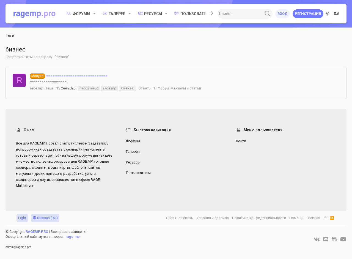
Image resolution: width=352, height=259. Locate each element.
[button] (94, 13)
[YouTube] (343, 239)
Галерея (133, 151)
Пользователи (138, 173)
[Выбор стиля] (327, 13)
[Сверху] (325, 218)
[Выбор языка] (336, 13)
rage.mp (36, 88)
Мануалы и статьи (185, 88)
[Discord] (325, 239)
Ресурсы (133, 162)
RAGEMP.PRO (37, 232)
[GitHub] (334, 239)
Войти (241, 141)
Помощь (296, 218)
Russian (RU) (47, 218)
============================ (69, 75)
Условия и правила (212, 218)
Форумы (133, 141)
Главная (313, 218)
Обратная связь (179, 218)
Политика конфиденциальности (259, 218)
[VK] (317, 239)
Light (22, 218)
